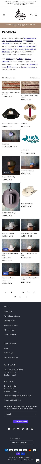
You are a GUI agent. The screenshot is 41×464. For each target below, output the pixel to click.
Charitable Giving (10, 343)
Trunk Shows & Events (12, 316)
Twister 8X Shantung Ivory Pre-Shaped (29, 254)
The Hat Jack (24, 123)
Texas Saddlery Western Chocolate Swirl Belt (29, 96)
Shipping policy (28, 459)
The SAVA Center (25, 150)
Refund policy (18, 459)
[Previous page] (6, 292)
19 (15, 297)
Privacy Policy (9, 330)
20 (20, 297)
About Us (7, 306)
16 (23, 292)
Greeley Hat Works (19, 457)
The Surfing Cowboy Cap (27, 170)
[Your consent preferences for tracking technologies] (37, 460)
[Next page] (26, 297)
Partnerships (8, 353)
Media (6, 348)
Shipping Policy (9, 320)
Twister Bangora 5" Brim (8, 278)
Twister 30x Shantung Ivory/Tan (29, 233)
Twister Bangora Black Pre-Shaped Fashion (29, 278)
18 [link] (34, 292)
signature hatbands (27, 67)
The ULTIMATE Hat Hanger (9, 213)
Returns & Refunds (10, 325)
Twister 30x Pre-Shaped (8, 233)
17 (28, 292)
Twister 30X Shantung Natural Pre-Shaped (11, 254)
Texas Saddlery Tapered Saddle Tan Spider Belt (10, 93)
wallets (20, 59)
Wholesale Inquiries (11, 357)
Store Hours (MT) (10, 365)
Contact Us (8, 311)
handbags (9, 59)
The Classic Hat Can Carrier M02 (10, 123)
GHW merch (11, 67)
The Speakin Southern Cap (8, 177)
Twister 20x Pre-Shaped (27, 203)
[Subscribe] (35, 414)
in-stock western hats (14, 41)
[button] (4, 14)
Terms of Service (10, 334)
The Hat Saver (5, 144)
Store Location (8, 381)
